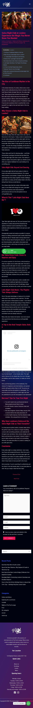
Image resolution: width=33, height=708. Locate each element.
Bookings (16, 666)
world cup (4, 615)
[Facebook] (15, 692)
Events (16, 668)
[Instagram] (18, 692)
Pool (3, 607)
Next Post (16, 478)
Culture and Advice (17, 41)
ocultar (11, 50)
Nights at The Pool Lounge (16, 42)
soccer (3, 613)
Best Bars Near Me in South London (11, 564)
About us (16, 664)
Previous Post (16, 474)
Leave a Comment (6, 41)
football (4, 602)
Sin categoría (5, 610)
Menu (16, 670)
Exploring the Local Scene (8, 600)
